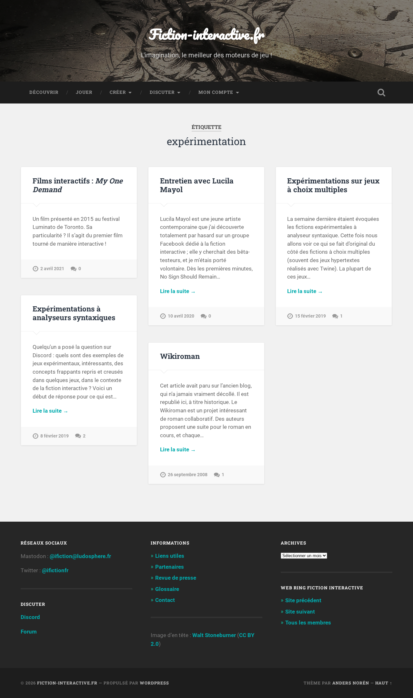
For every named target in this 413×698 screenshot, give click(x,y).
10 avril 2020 (181, 316)
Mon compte (215, 92)
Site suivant (300, 611)
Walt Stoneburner (214, 635)
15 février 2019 (310, 316)
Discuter (162, 92)
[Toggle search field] (381, 92)
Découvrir (43, 92)
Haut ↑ (383, 682)
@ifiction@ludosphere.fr (80, 556)
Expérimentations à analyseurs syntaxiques (74, 313)
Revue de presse (175, 578)
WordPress (154, 682)
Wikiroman (180, 356)
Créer (118, 92)
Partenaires (169, 567)
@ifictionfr (55, 570)
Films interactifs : (78, 185)
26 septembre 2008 (187, 474)
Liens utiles (169, 556)
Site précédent (303, 600)
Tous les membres (308, 622)
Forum (29, 631)
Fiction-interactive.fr (206, 34)
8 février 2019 (54, 436)
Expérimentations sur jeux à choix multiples (333, 185)
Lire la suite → (178, 291)
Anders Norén (350, 682)
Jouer (84, 92)
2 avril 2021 (52, 268)
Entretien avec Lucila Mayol (197, 185)
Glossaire (167, 589)
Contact (165, 600)
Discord (30, 617)
